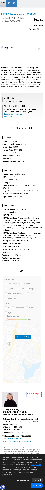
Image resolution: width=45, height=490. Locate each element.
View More (8, 117)
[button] (2, 487)
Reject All (37, 480)
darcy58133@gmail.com (13, 114)
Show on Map (23, 336)
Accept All (37, 485)
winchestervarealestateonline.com (16, 441)
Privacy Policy (36, 465)
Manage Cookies (23, 480)
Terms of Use (10, 467)
